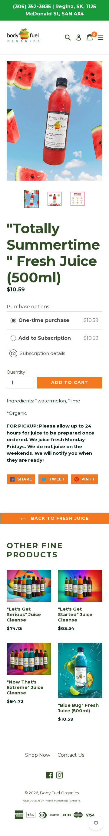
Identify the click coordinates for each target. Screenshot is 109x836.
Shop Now (37, 755)
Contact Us (71, 755)
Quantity (16, 372)
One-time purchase (43, 320)
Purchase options (28, 307)
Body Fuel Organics (59, 792)
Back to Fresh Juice (59, 518)
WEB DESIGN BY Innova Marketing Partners (51, 800)
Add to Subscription (45, 338)
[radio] (13, 320)
